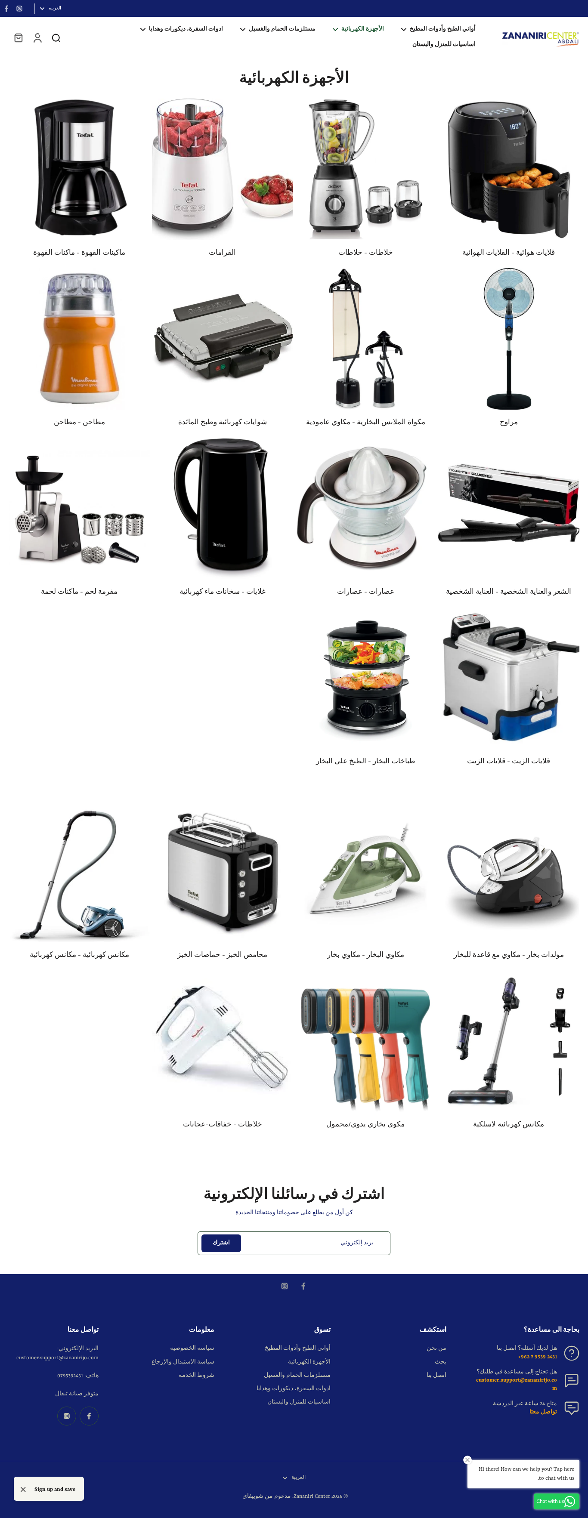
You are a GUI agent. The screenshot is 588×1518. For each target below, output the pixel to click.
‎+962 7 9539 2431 (537, 1357)
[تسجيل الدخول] (37, 37)
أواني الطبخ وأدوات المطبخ (298, 1348)
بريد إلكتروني (357, 1243)
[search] (55, 37)
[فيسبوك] (6, 8)
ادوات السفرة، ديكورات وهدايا (294, 1389)
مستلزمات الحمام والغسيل (297, 1376)
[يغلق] (23, 1490)
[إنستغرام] (19, 8)
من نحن (436, 1348)
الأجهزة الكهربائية (309, 1362)
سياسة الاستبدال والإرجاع (183, 1362)
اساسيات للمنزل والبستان (299, 1402)
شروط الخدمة (196, 1376)
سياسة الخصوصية (192, 1348)
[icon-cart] (18, 37)
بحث (440, 1362)
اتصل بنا (436, 1376)
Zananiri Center (312, 1496)
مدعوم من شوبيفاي (266, 1496)
